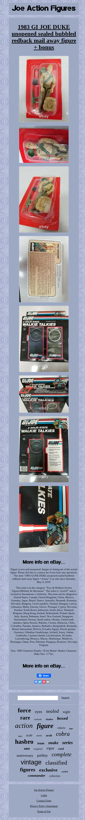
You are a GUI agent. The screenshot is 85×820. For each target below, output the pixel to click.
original (38, 748)
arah (49, 735)
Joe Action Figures (44, 789)
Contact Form (44, 800)
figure (45, 725)
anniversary (25, 755)
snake (53, 742)
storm (39, 735)
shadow (49, 719)
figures (27, 770)
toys (20, 736)
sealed (52, 711)
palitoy (42, 755)
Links (44, 795)
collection (54, 776)
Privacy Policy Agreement (44, 806)
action (24, 725)
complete (61, 754)
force (24, 710)
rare (25, 718)
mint (27, 748)
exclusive (48, 770)
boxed (62, 718)
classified (56, 762)
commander (36, 776)
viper (50, 748)
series (67, 742)
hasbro (24, 741)
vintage (31, 762)
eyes (38, 711)
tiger (71, 728)
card (61, 748)
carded (64, 771)
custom (38, 719)
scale (29, 735)
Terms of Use (44, 811)
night (66, 712)
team (40, 743)
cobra (63, 733)
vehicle (61, 727)
